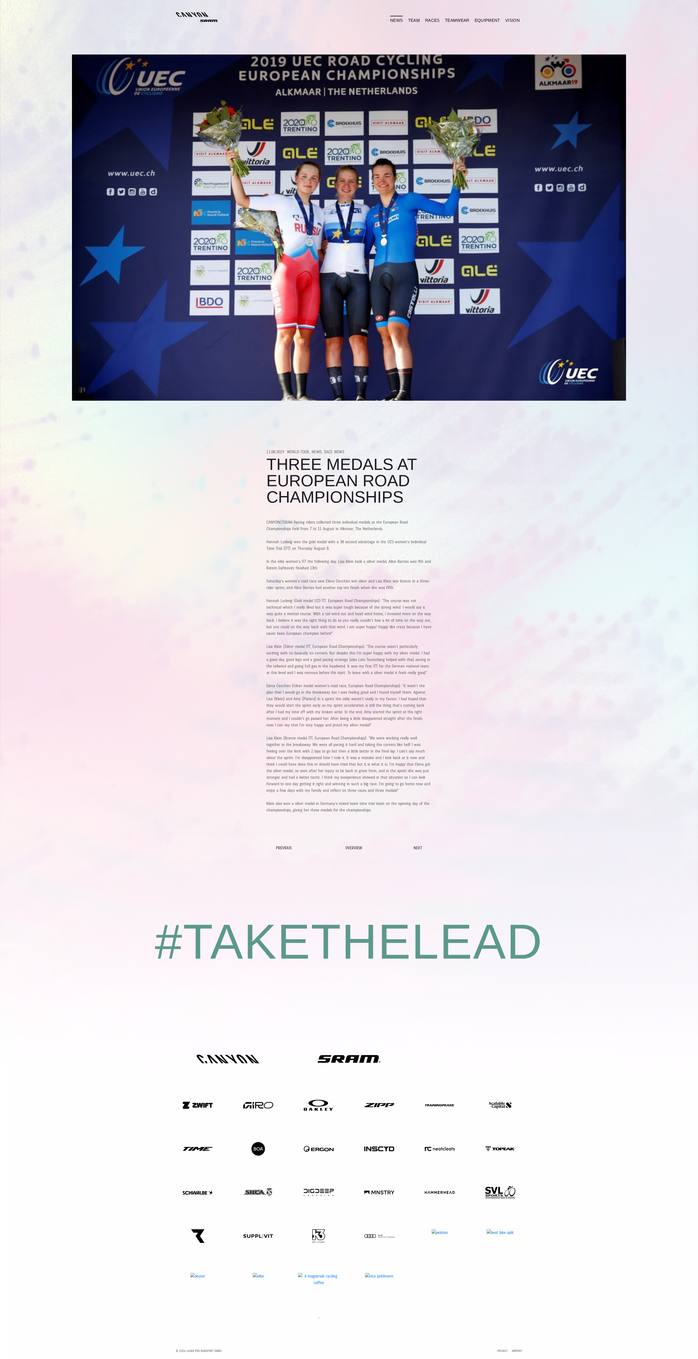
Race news (334, 452)
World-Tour (298, 452)
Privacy (502, 1350)
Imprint (517, 1350)
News (317, 452)
